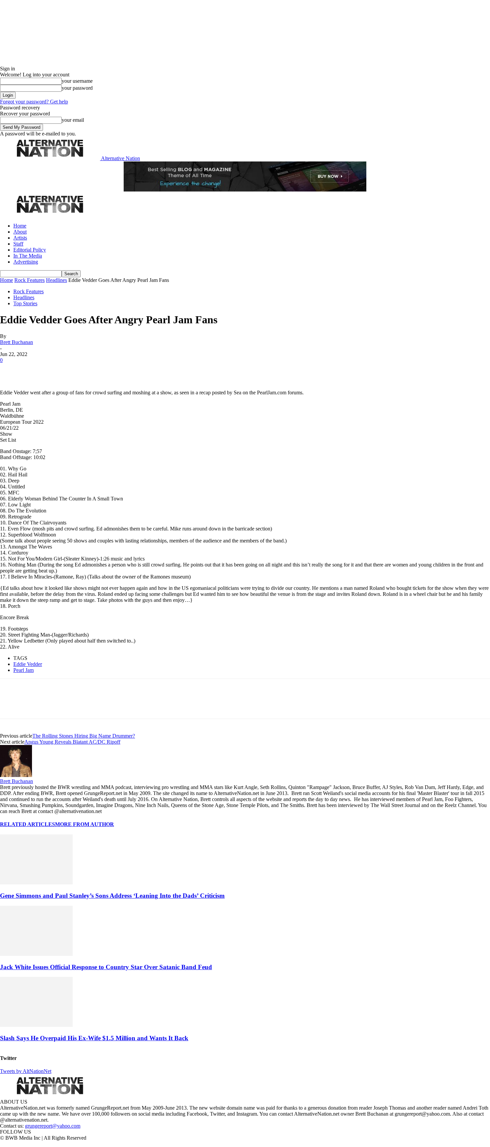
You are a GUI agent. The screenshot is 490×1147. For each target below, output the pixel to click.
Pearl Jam (23, 670)
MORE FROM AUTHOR (84, 824)
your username (77, 81)
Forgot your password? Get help (34, 101)
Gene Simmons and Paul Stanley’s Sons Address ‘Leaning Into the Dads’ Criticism (112, 895)
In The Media (27, 256)
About (20, 232)
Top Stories (25, 303)
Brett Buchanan (16, 342)
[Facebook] (10, 370)
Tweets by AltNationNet (25, 1071)
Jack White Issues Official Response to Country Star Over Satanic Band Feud (106, 967)
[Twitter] (34, 370)
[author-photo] (16, 775)
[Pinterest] (57, 370)
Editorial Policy (29, 250)
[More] (104, 370)
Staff (18, 244)
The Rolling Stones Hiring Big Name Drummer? (83, 736)
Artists (20, 238)
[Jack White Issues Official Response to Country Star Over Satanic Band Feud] (36, 954)
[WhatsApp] (80, 370)
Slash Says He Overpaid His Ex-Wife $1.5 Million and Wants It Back (94, 1038)
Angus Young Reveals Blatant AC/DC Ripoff (72, 742)
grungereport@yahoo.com (52, 1126)
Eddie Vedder (27, 664)
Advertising (25, 262)
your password (77, 88)
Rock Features (29, 280)
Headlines (56, 280)
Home (19, 226)
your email (73, 120)
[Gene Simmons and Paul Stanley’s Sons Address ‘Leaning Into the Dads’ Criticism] (36, 882)
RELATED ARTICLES (27, 824)
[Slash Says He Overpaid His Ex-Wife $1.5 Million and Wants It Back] (36, 1025)
